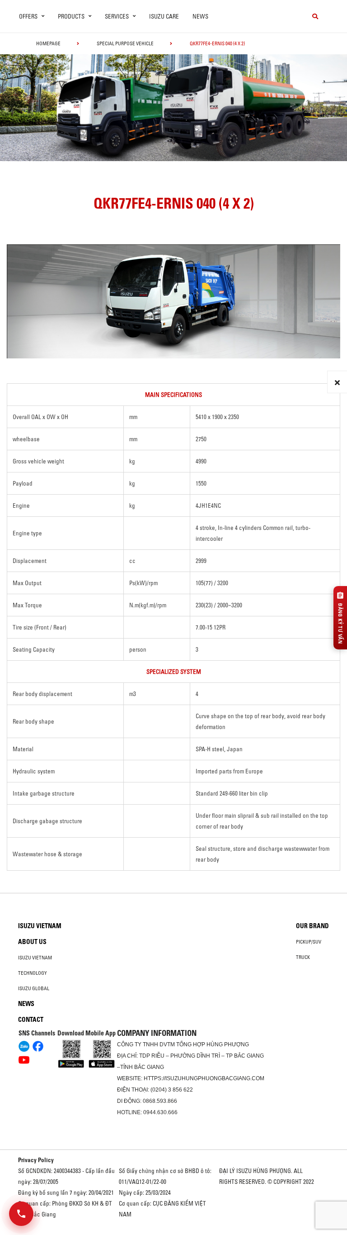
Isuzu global (33, 988)
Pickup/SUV (308, 942)
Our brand (312, 926)
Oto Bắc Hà (173, 1232)
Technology (32, 973)
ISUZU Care (164, 16)
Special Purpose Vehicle (125, 43)
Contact (30, 1020)
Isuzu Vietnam (39, 926)
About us (32, 942)
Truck (303, 957)
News (200, 16)
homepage (48, 43)
